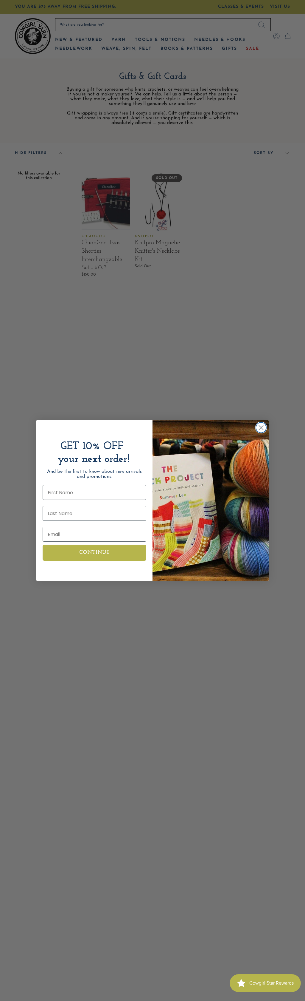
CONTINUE (94, 552)
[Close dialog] (261, 427)
